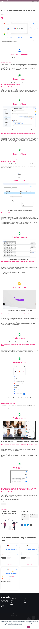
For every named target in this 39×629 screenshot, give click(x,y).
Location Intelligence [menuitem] (13, 615)
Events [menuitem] (25, 598)
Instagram (33, 516)
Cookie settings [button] (24, 626)
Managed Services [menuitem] (13, 613)
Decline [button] (33, 626)
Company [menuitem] (12, 597)
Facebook (25, 514)
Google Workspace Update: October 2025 (9, 559)
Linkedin (24, 516)
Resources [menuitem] (26, 597)
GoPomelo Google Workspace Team (11, 18)
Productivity (4, 557)
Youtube (25, 519)
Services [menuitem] (12, 604)
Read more (17, 141)
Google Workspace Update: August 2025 (8, 583)
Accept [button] (28, 626)
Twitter (33, 514)
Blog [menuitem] (24, 600)
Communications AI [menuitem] (13, 608)
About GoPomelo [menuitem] (13, 598)
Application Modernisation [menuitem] (14, 611)
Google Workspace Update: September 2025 (29, 559)
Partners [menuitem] (25, 602)
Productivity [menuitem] (12, 606)
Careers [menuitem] (11, 600)
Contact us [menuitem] (12, 602)
